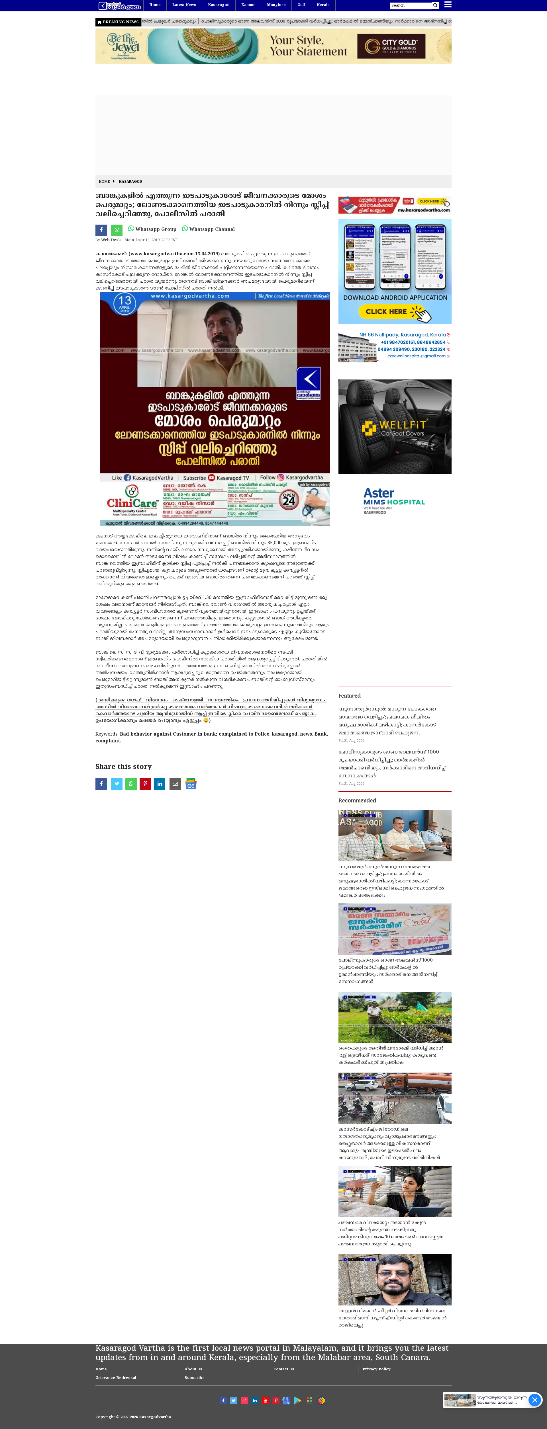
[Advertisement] (266, 135)
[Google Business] (284, 1399)
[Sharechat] (320, 1399)
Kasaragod (219, 5)
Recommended (357, 801)
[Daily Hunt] (308, 1399)
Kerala (323, 5)
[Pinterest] (275, 1400)
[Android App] (296, 1399)
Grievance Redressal (115, 1378)
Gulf (301, 5)
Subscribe (195, 1378)
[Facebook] (223, 1400)
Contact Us (284, 1369)
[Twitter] (233, 1400)
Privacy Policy (377, 1369)
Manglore (276, 5)
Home (155, 5)
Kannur (248, 5)
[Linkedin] (254, 1400)
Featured (349, 696)
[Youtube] (265, 1400)
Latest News (184, 5)
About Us (193, 1369)
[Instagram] (244, 1400)
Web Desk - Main (117, 240)
